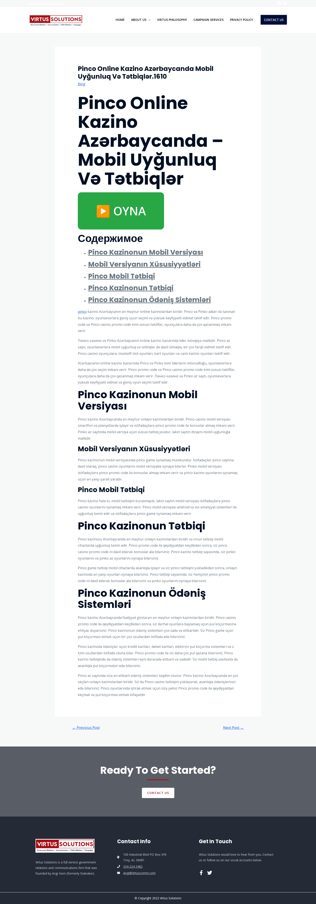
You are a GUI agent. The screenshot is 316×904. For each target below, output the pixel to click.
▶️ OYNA (121, 211)
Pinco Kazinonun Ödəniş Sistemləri (149, 299)
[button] (158, 793)
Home (120, 20)
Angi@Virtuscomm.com (47, 3)
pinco (82, 311)
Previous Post (86, 727)
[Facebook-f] (201, 872)
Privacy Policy (241, 20)
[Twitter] (285, 3)
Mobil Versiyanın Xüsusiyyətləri (144, 264)
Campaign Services (208, 20)
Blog (81, 84)
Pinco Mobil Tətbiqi (121, 276)
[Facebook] (279, 3)
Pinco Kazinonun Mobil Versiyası (145, 252)
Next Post (233, 727)
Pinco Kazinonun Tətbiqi (130, 288)
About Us (138, 20)
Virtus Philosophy (172, 20)
